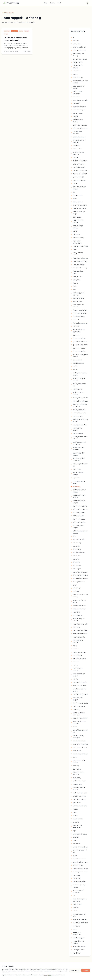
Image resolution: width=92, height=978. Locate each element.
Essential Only (75, 970)
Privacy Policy (48, 975)
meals (5, 34)
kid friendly (14, 31)
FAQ (59, 3)
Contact (52, 3)
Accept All (85, 970)
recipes (26, 31)
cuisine (21, 31)
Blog (45, 3)
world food (6, 31)
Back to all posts (8, 13)
